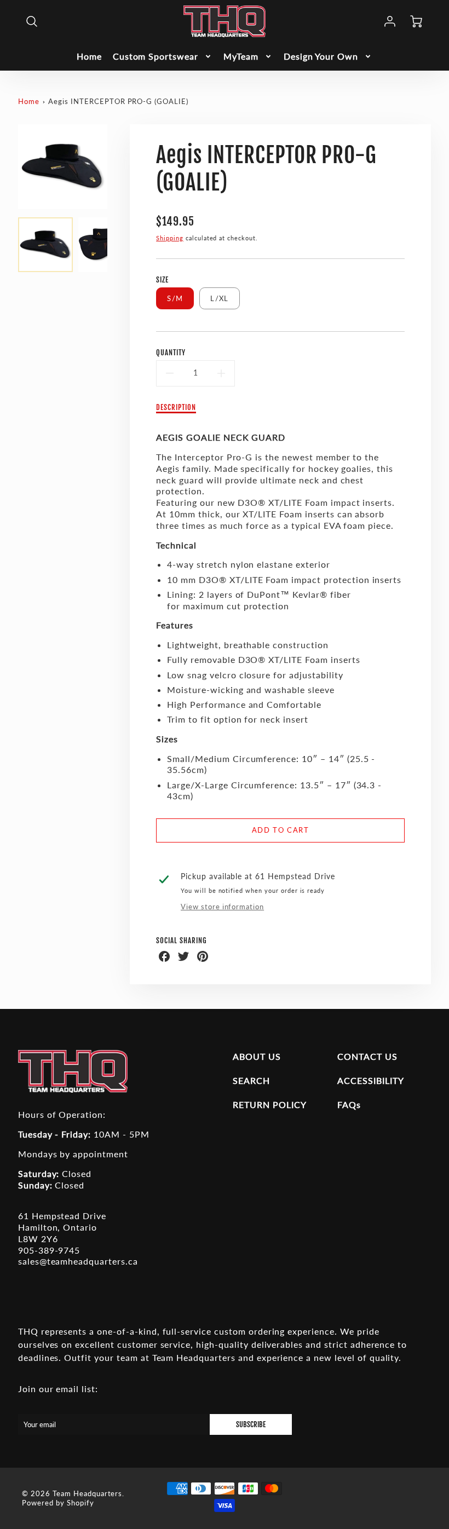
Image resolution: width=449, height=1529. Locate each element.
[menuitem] (89, 56)
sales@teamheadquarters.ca (78, 1261)
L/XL (219, 298)
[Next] (115, 166)
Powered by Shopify (58, 1502)
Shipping (169, 237)
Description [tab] (176, 407)
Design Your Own (321, 56)
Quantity (171, 352)
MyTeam (240, 56)
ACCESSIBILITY (370, 1080)
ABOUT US (257, 1056)
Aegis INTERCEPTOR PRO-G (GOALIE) (118, 101)
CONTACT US (367, 1056)
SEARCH (251, 1080)
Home (89, 56)
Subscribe (251, 1424)
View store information (222, 906)
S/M (175, 298)
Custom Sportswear (155, 56)
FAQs (349, 1104)
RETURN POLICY (269, 1104)
